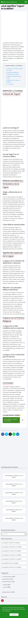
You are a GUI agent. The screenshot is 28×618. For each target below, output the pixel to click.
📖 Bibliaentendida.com (9, 2)
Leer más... (8, 611)
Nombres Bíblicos (6, 581)
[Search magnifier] (25, 534)
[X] (10, 434)
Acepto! (14, 614)
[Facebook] (2, 434)
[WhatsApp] (14, 434)
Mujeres (5, 584)
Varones (5, 587)
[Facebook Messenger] (6, 434)
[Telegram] (17, 434)
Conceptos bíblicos (7, 576)
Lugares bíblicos (6, 579)
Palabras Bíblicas (6, 592)
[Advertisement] (14, 25)
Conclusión (11, 84)
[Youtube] (2, 600)
